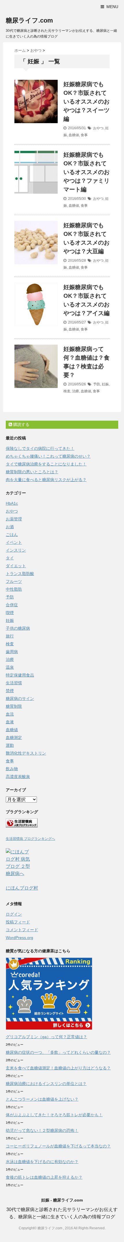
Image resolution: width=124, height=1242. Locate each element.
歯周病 (12, 651)
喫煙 (10, 612)
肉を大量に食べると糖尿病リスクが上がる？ (46, 479)
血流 (10, 714)
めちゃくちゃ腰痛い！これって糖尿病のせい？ (48, 456)
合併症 (12, 604)
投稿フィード (18, 922)
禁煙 (10, 690)
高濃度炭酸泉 (18, 776)
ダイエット (16, 565)
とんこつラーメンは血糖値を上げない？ (42, 1099)
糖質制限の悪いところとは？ (32, 472)
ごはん (12, 534)
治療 (75, 391)
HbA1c (12, 503)
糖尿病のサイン (20, 698)
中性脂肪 (14, 589)
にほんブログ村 (22, 888)
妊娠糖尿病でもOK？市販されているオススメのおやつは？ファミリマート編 (86, 172)
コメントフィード (22, 929)
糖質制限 (14, 706)
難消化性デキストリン (26, 753)
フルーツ (14, 581)
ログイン (14, 914)
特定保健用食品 (20, 675)
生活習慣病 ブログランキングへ (30, 839)
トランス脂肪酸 (20, 573)
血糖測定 (14, 737)
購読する (20, 424)
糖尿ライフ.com (29, 20)
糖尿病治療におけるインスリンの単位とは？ (46, 1083)
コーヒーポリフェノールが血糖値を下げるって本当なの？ (58, 1146)
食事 (84, 135)
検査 (66, 391)
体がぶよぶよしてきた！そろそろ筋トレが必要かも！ (54, 1114)
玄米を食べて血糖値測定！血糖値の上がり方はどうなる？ (58, 1068)
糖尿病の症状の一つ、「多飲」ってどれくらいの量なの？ (58, 1052)
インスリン (16, 550)
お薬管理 (14, 519)
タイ (10, 558)
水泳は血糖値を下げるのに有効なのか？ (42, 1161)
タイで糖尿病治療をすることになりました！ (46, 464)
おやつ (98, 128)
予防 (96, 384)
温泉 (10, 667)
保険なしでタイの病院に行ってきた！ (40, 448)
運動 (10, 745)
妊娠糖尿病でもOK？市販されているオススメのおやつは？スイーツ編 (86, 101)
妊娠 (105, 384)
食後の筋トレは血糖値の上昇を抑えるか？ (44, 1177)
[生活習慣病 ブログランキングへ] (62, 822)
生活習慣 (14, 683)
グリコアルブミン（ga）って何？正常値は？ (46, 1036)
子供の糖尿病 (18, 628)
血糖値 (74, 135)
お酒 (10, 526)
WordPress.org (19, 937)
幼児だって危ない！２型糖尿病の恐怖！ (42, 1130)
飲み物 (12, 768)
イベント (14, 542)
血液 (10, 722)
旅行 (10, 636)
